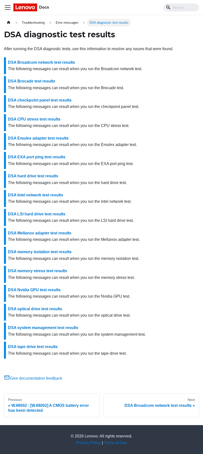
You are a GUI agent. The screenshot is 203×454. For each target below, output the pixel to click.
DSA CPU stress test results (34, 119)
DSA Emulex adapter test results (38, 138)
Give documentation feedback (36, 378)
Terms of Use (115, 443)
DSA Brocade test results (31, 81)
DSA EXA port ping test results (36, 157)
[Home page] (8, 22)
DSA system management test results (43, 328)
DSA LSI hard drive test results (36, 214)
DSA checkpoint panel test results (40, 100)
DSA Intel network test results (35, 195)
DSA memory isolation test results (40, 252)
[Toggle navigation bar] (7, 7)
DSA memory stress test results (37, 271)
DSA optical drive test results (35, 309)
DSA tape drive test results (33, 347)
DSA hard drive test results (33, 176)
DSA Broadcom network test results (41, 62)
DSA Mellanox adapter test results (39, 233)
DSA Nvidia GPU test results (34, 290)
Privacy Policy (88, 443)
